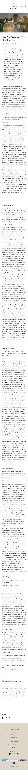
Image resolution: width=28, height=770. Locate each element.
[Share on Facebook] (2, 718)
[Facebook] (10, 754)
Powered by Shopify (14, 768)
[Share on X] (6, 718)
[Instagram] (14, 754)
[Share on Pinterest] (10, 718)
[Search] (22, 6)
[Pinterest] (17, 754)
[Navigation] (2, 6)
